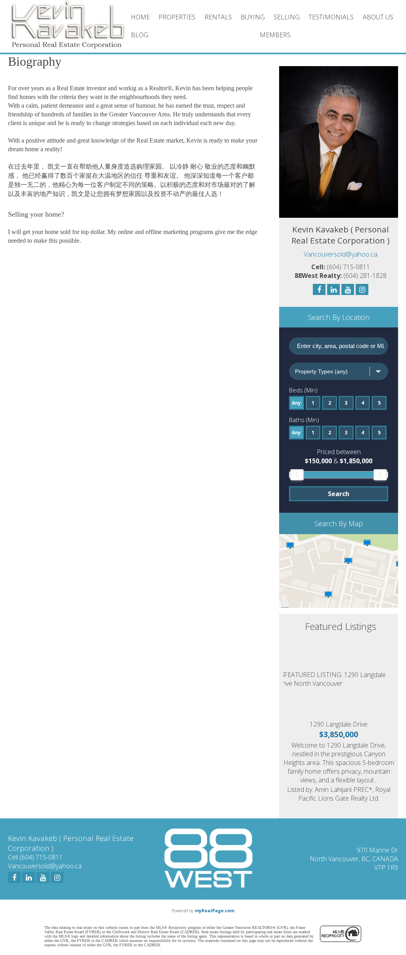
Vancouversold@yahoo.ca (340, 254)
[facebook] (14, 877)
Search (338, 493)
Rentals (218, 17)
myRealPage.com (214, 910)
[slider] (297, 474)
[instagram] (57, 877)
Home (140, 17)
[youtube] (42, 877)
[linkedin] (28, 877)
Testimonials (331, 17)
